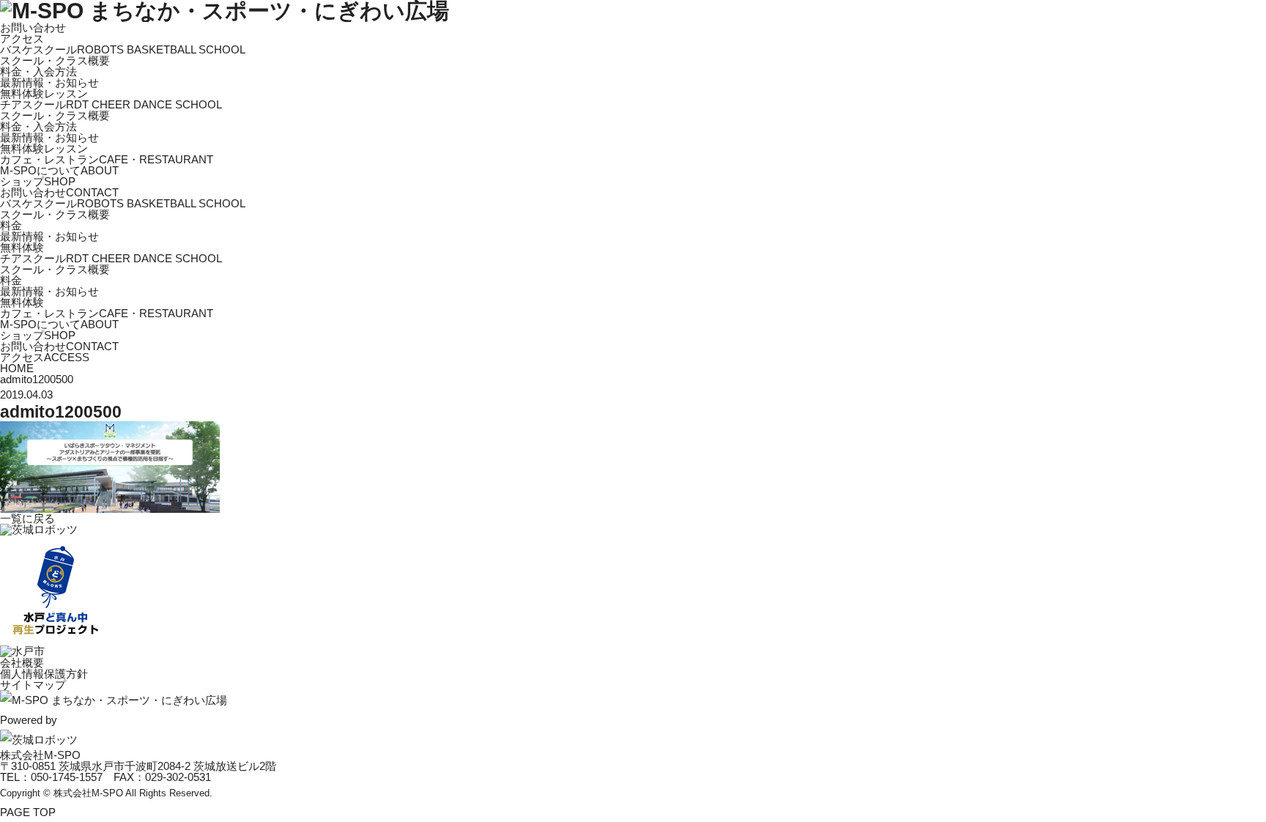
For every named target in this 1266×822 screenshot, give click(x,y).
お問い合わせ (33, 27)
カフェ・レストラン (106, 159)
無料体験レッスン (44, 93)
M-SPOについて (59, 170)
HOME (17, 368)
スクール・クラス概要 (55, 60)
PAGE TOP (28, 812)
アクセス (22, 38)
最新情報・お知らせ (49, 82)
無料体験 (22, 247)
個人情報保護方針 (44, 673)
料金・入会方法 (38, 71)
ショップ (37, 181)
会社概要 (22, 662)
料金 (11, 225)
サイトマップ (33, 684)
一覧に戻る (27, 518)
